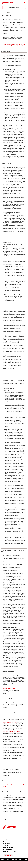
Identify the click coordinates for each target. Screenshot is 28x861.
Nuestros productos (7, 841)
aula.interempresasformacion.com (13, 718)
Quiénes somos (6, 843)
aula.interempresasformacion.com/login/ (11, 731)
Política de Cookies (7, 849)
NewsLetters (6, 834)
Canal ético (6, 839)
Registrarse (6, 832)
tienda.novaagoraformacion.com (10, 722)
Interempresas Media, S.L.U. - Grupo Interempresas (16, 859)
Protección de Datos (8, 847)
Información (14, 7)
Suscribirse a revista (8, 836)
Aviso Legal (5, 845)
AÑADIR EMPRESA (8, 855)
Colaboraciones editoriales (9, 851)
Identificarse (6, 830)
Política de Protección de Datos (9, 735)
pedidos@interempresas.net (9, 688)
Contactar (5, 837)
